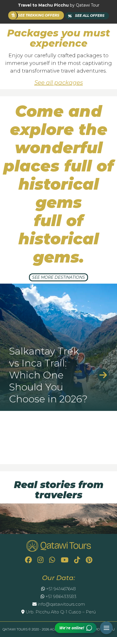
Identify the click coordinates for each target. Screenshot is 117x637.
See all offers (86, 16)
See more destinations (58, 277)
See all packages (58, 82)
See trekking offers (38, 15)
